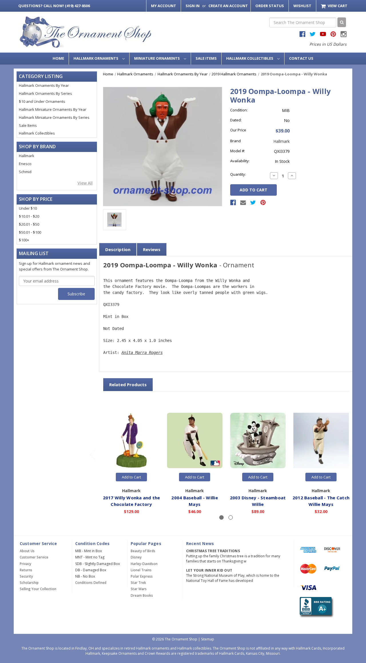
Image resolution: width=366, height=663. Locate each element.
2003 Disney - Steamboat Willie (258, 501)
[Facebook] (233, 203)
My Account (163, 5)
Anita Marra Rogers (142, 352)
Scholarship (29, 582)
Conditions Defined (90, 582)
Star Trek (138, 582)
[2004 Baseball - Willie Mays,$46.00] (194, 440)
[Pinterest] (263, 203)
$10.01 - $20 (29, 216)
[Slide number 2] (230, 517)
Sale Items (206, 58)
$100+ (24, 240)
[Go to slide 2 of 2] (92, 454)
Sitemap (207, 639)
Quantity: (238, 174)
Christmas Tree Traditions (213, 550)
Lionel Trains (141, 570)
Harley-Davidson (144, 563)
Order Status (269, 5)
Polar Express (142, 576)
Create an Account (228, 5)
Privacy (25, 563)
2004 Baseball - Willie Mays (194, 501)
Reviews (151, 249)
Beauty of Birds (143, 550)
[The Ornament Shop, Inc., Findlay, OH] (315, 607)
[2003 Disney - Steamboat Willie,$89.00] (258, 440)
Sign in (193, 5)
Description (117, 249)
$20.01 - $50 (29, 224)
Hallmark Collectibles (250, 58)
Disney (136, 557)
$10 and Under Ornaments (42, 101)
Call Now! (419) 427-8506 (54, 5)
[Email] (243, 203)
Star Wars (139, 588)
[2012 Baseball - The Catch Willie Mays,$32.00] (321, 440)
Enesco (25, 163)
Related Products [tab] (128, 384)
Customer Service (34, 557)
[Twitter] (253, 203)
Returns (26, 570)
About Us (27, 550)
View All (85, 183)
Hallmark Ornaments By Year (44, 85)
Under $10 (28, 208)
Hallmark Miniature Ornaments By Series (54, 117)
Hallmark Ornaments (96, 58)
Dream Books (142, 595)
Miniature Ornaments (157, 58)
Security (26, 576)
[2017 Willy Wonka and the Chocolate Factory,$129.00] (131, 440)
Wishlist (302, 5)
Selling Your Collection (38, 588)
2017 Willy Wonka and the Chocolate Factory (131, 501)
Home (58, 58)
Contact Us (301, 58)
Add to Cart (131, 477)
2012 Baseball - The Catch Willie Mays (321, 501)
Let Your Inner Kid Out (209, 570)
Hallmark (26, 155)
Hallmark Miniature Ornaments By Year (52, 109)
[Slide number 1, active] (221, 517)
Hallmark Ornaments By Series (45, 93)
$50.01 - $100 (30, 232)
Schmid (25, 171)
